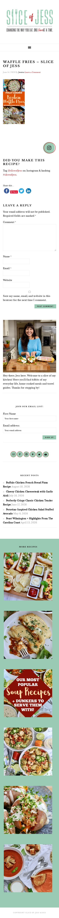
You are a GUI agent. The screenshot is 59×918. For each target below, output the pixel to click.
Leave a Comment (33, 72)
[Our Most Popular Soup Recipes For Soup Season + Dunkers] (28, 693)
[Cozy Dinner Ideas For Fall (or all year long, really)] (28, 810)
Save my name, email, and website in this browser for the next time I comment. (26, 297)
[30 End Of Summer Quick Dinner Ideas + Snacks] (28, 577)
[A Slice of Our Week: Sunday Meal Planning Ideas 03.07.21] (28, 635)
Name (7, 256)
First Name (9, 413)
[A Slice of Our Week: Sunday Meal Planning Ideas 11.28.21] (28, 868)
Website (7, 280)
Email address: (11, 425)
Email (7, 268)
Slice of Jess (29, 21)
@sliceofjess (15, 170)
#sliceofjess (9, 174)
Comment (9, 222)
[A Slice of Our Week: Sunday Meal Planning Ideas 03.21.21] (28, 752)
